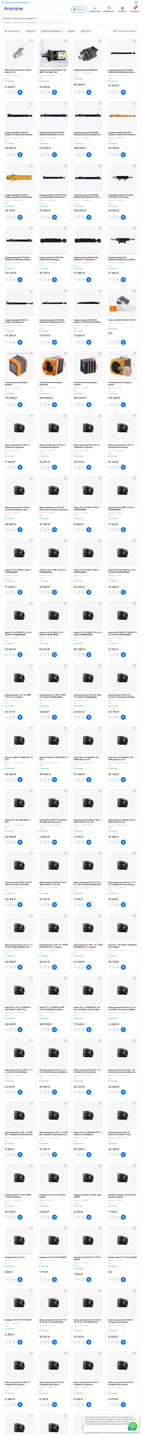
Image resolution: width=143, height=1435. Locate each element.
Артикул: (8, 75)
